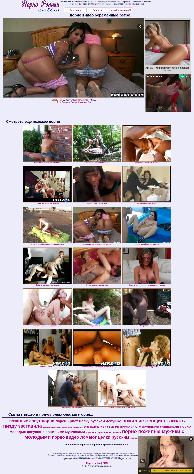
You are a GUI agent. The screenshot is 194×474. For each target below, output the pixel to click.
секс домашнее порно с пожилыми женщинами (63, 427)
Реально (66, 102)
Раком (74, 102)
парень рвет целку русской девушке (88, 421)
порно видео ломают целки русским (90, 437)
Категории (75, 10)
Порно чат (98, 10)
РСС (105, 463)
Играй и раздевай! (121, 10)
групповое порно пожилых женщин (103, 432)
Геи (89, 102)
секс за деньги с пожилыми (101, 426)
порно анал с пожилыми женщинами (149, 426)
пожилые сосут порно (31, 421)
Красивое (82, 102)
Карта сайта (93, 463)
